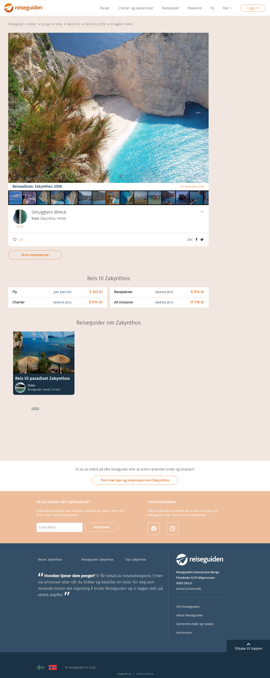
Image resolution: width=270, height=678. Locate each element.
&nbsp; (42, 192)
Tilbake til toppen (248, 648)
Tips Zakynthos (135, 559)
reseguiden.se (124, 674)
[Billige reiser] (53, 667)
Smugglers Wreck (85, 192)
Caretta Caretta (15, 192)
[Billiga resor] (40, 667)
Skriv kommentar (35, 255)
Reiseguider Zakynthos (97, 559)
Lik (21, 240)
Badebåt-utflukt (29, 192)
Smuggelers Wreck (168, 192)
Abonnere (101, 527)
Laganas (140, 192)
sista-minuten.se (144, 674)
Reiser (105, 8)
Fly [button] (212, 8)
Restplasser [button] (170, 8)
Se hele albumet (192, 187)
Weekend (195, 8)
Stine (19, 226)
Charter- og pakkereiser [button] (135, 8)
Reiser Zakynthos (50, 559)
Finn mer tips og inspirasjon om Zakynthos (135, 480)
